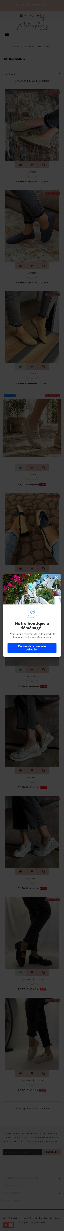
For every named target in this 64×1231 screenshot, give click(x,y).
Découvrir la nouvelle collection (32, 648)
